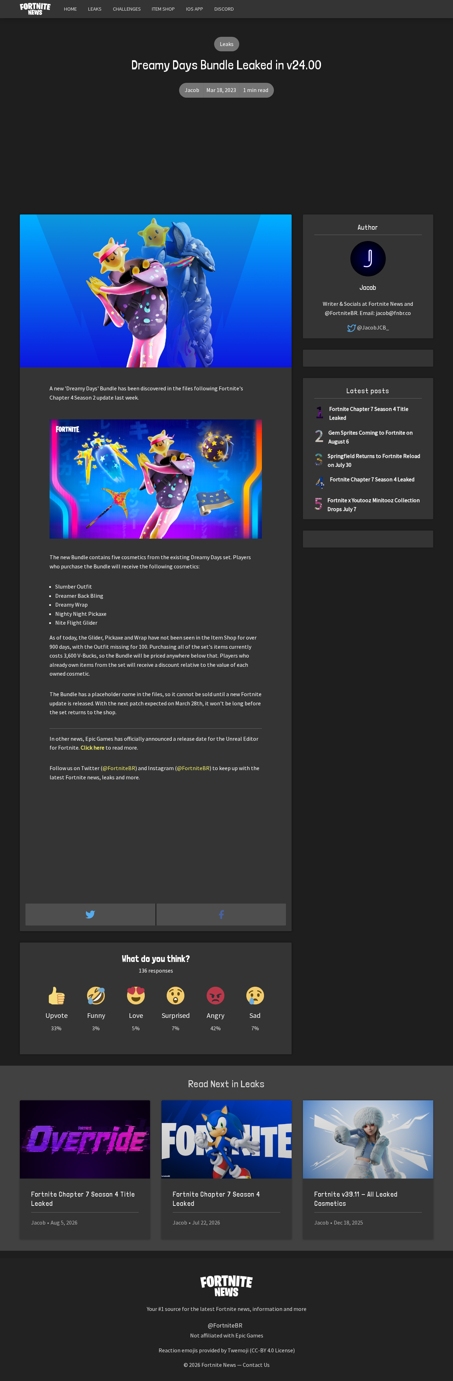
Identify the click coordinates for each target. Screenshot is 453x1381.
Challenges (127, 9)
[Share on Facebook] (221, 915)
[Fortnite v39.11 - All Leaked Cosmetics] (368, 1139)
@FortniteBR (119, 768)
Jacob (192, 89)
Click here (92, 747)
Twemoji (238, 1350)
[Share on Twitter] (90, 915)
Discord (224, 9)
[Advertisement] (226, 161)
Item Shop (163, 9)
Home (70, 9)
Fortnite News (218, 1364)
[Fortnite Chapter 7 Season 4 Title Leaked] (85, 1139)
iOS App (194, 9)
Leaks (95, 9)
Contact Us (256, 1364)
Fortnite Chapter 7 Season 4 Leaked (372, 479)
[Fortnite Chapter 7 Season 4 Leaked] (226, 1139)
